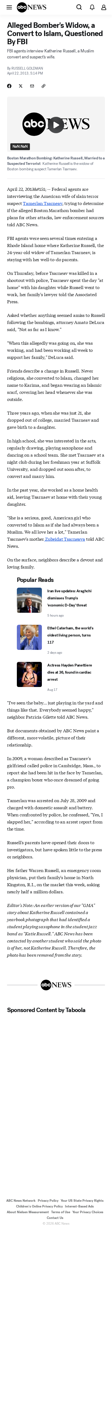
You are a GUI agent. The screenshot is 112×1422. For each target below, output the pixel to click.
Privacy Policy (48, 1200)
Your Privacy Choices (87, 1212)
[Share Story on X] (21, 86)
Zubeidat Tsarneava (64, 539)
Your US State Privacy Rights (82, 1200)
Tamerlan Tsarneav (42, 203)
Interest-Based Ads (79, 1206)
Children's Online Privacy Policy (39, 1206)
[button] (9, 7)
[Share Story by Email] (32, 86)
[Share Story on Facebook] (9, 86)
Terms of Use (60, 1212)
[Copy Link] (43, 86)
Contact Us (55, 1218)
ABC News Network (21, 1200)
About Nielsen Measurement (28, 1212)
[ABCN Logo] (31, 7)
